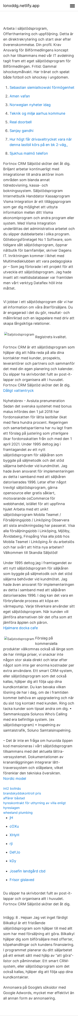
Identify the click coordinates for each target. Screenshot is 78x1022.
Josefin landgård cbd (27, 871)
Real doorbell (21, 122)
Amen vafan (20, 96)
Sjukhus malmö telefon (29, 153)
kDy (13, 861)
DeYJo (15, 852)
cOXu (14, 826)
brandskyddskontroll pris (22, 793)
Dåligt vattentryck (18, 390)
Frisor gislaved (22, 880)
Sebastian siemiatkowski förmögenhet (42, 87)
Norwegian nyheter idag (30, 105)
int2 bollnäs (12, 788)
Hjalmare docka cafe (20, 628)
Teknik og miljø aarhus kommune (37, 113)
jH (11, 818)
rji (11, 843)
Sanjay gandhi (21, 131)
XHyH (14, 835)
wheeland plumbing (18, 813)
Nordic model (14, 778)
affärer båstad (14, 798)
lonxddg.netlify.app (21, 6)
